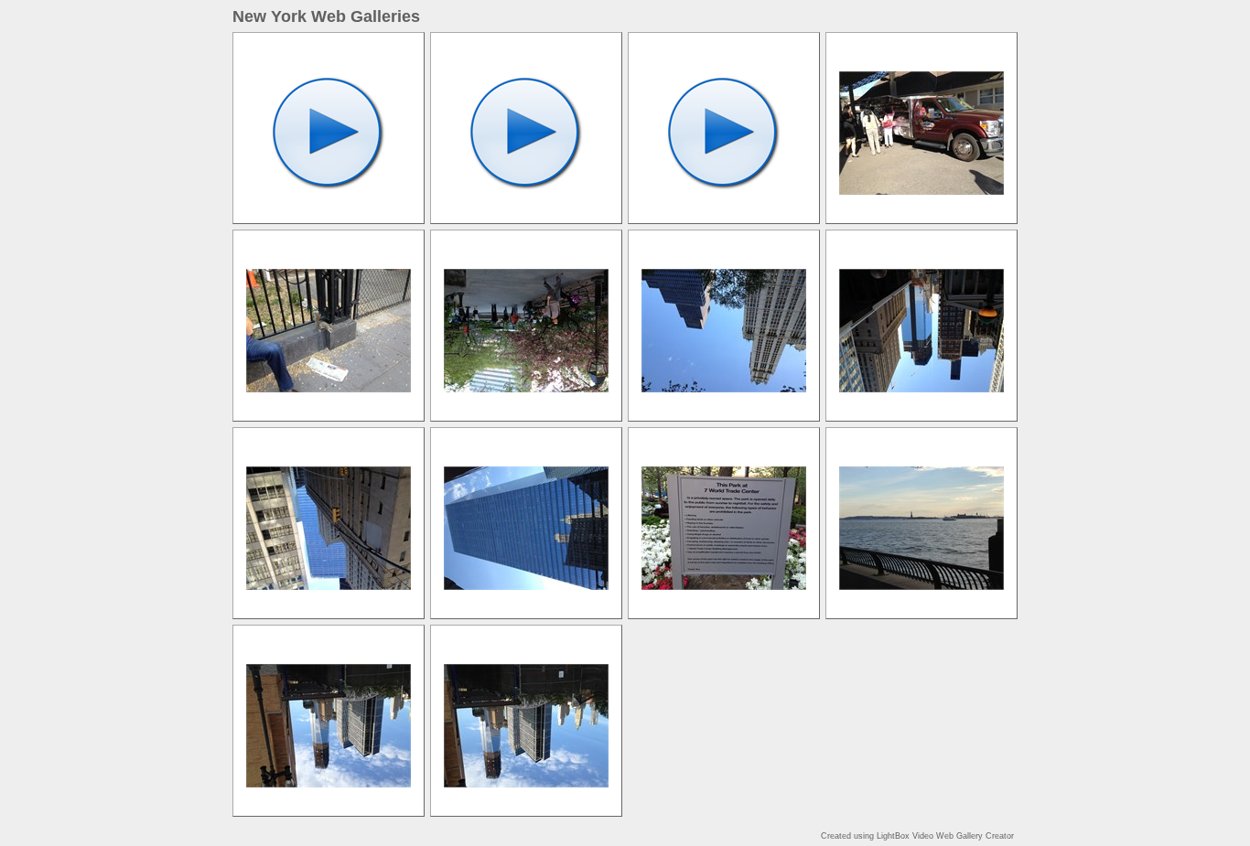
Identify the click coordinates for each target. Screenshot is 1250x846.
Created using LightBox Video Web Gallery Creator (917, 836)
